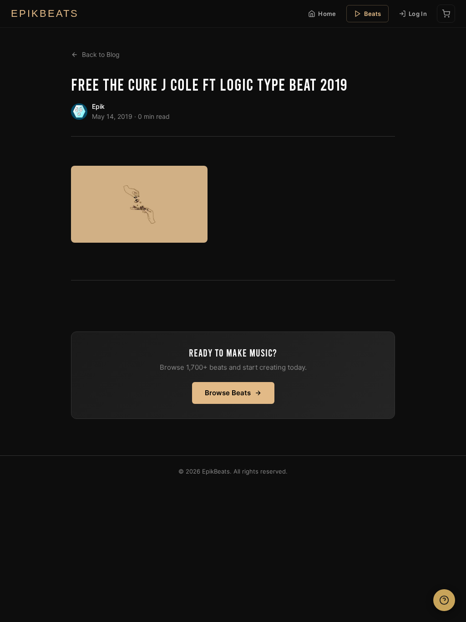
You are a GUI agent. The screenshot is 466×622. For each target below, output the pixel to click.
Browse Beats (228, 392)
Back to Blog (101, 54)
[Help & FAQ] (444, 600)
